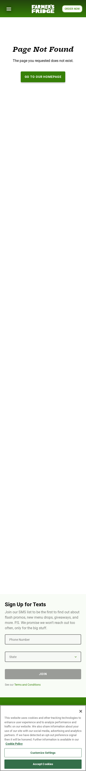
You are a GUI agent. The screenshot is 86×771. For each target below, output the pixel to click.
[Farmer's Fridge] (43, 8)
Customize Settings (43, 752)
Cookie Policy (14, 743)
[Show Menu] (9, 9)
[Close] (81, 711)
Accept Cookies (43, 764)
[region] (43, 738)
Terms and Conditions (27, 684)
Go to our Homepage (43, 77)
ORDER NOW (72, 8)
